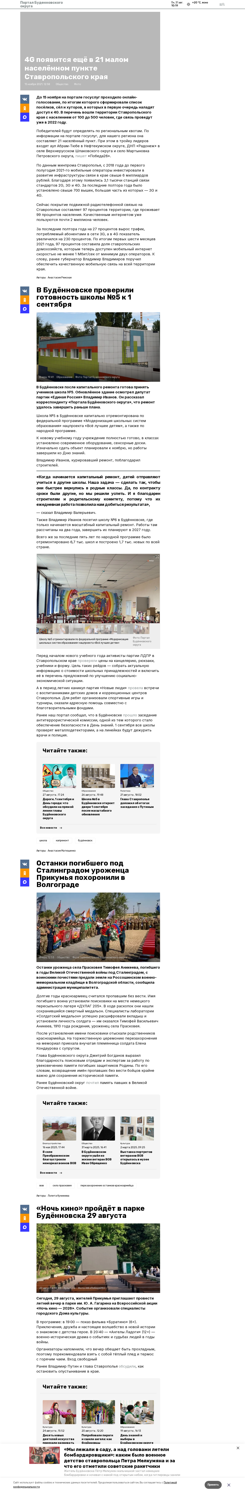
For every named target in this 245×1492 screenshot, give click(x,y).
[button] (44, 1455)
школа (43, 840)
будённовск (85, 840)
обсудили (127, 1366)
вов (41, 1185)
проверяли (88, 661)
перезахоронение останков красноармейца (107, 1185)
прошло (130, 715)
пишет (81, 156)
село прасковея (62, 1185)
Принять (213, 1484)
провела (136, 688)
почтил (92, 1083)
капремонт (62, 840)
